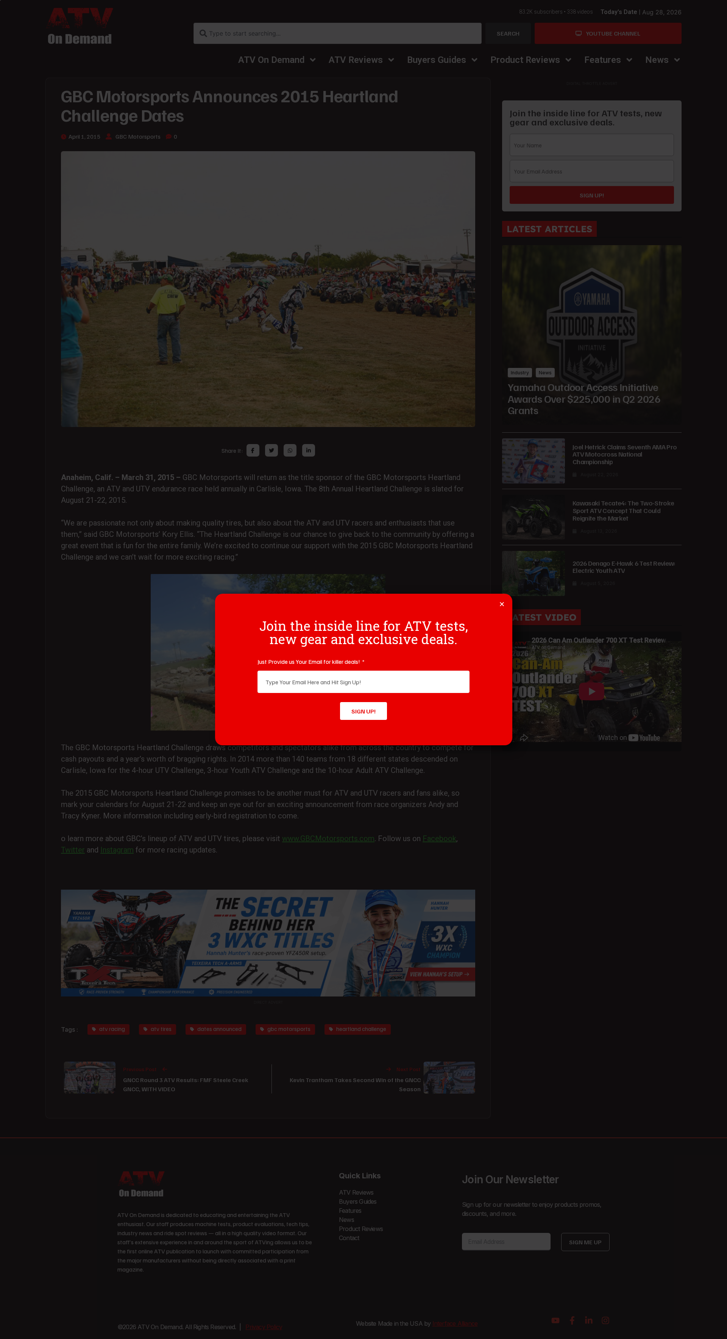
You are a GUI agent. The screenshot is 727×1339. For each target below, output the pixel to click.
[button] (502, 604)
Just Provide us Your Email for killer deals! (309, 661)
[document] (363, 669)
